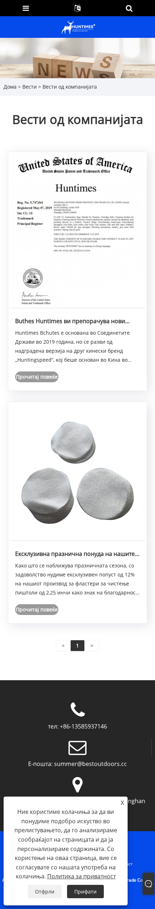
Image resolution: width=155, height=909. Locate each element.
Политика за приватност (81, 876)
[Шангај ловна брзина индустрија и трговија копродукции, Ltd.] (78, 26)
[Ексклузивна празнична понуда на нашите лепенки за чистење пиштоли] (77, 472)
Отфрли (44, 891)
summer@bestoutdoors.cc (90, 764)
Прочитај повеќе (37, 376)
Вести (29, 86)
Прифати (85, 891)
